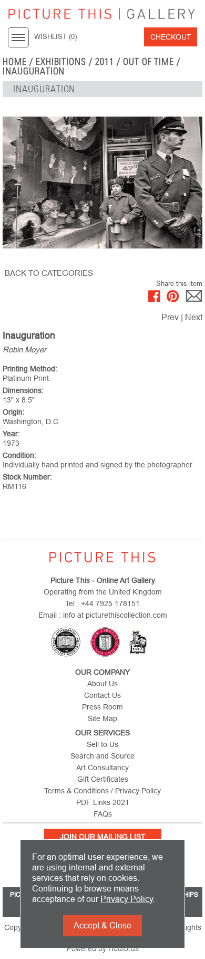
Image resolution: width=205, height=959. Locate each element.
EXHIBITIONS (61, 62)
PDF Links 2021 (102, 802)
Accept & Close (102, 925)
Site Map (102, 718)
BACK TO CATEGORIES (49, 272)
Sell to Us (102, 744)
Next (193, 317)
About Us (102, 683)
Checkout (170, 37)
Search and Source (102, 756)
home (15, 62)
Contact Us (102, 695)
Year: (11, 433)
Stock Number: (27, 477)
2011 (104, 62)
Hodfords (123, 948)
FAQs (103, 814)
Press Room (102, 707)
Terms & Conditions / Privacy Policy (102, 791)
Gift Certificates (102, 779)
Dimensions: (23, 390)
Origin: (14, 412)
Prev (170, 317)
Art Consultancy (102, 767)
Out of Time (149, 62)
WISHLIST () (55, 37)
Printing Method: (30, 369)
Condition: (19, 455)
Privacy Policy (126, 899)
